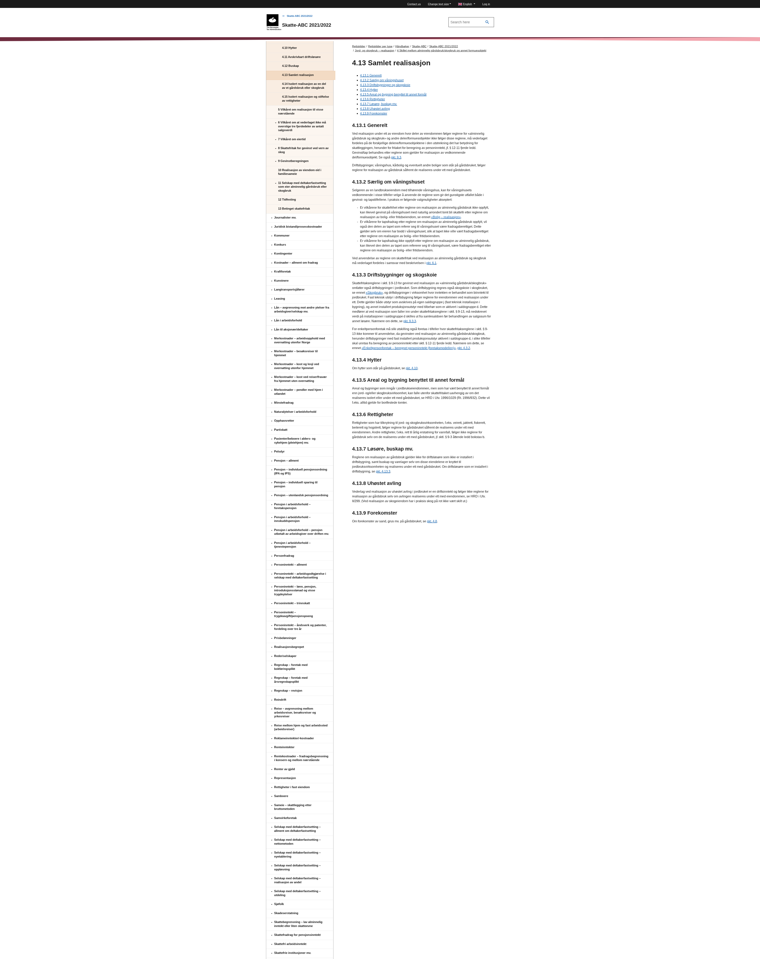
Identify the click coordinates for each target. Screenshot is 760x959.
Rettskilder (358, 46)
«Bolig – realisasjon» (446, 217)
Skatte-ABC (419, 46)
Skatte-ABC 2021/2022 (300, 16)
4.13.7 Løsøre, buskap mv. (378, 104)
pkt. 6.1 (431, 263)
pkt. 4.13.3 (383, 471)
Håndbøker (402, 46)
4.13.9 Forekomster (373, 113)
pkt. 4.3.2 (463, 348)
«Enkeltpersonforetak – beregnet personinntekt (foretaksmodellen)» (409, 348)
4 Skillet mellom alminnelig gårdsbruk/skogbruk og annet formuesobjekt (441, 50)
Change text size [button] (438, 4)
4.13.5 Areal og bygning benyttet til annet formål (393, 94)
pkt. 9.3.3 (409, 321)
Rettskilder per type (380, 46)
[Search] (487, 22)
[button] (466, 4)
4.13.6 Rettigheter (372, 99)
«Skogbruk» (374, 292)
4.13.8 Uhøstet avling (375, 108)
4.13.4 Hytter (369, 89)
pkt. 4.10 (412, 368)
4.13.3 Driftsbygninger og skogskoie (385, 85)
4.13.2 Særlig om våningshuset (382, 80)
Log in (486, 4)
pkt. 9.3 (396, 157)
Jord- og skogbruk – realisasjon (374, 50)
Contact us (414, 4)
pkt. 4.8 (432, 521)
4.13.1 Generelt (371, 75)
